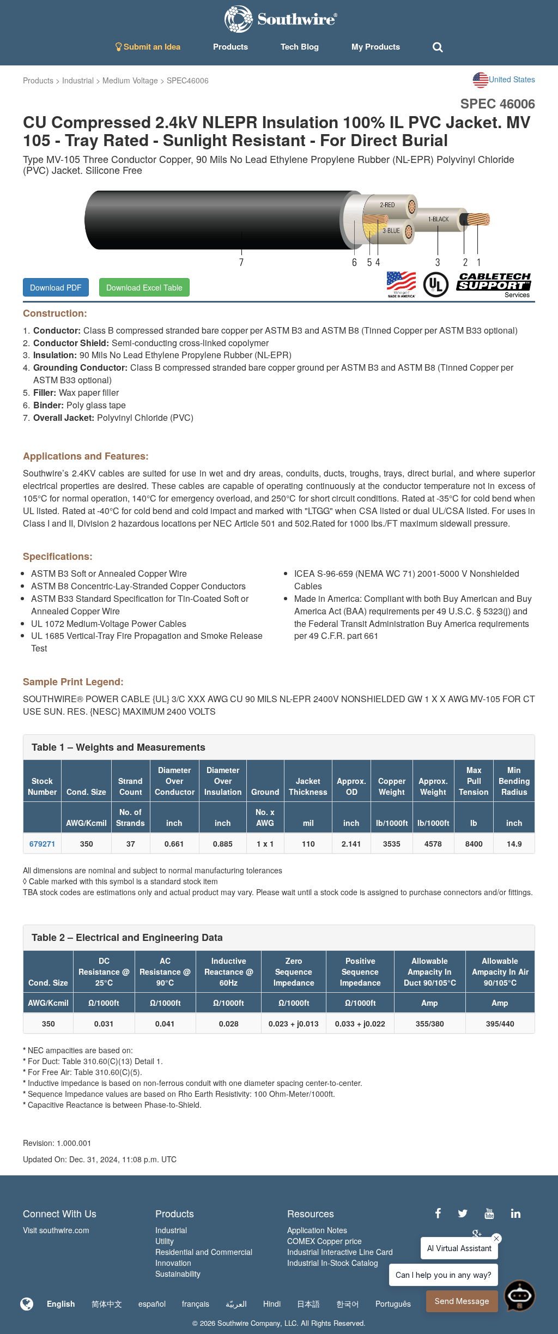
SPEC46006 (188, 80)
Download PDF (56, 287)
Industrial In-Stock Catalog (332, 1262)
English (61, 1303)
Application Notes (317, 1229)
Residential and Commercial (203, 1251)
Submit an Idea (151, 46)
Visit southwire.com (56, 1229)
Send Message (462, 1301)
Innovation (173, 1262)
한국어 (347, 1303)
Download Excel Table (144, 287)
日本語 (308, 1303)
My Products (375, 46)
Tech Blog (300, 46)
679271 (42, 843)
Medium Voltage (130, 80)
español (152, 1303)
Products (38, 80)
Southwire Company (248, 1323)
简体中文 (107, 1303)
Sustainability (178, 1273)
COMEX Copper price (324, 1240)
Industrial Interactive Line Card (340, 1251)
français (195, 1303)
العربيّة (236, 1303)
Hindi (272, 1303)
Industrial (78, 80)
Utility (164, 1240)
